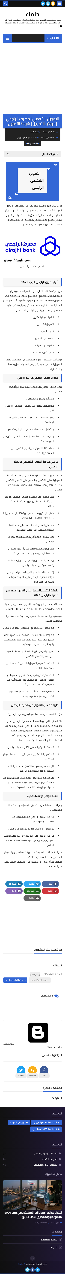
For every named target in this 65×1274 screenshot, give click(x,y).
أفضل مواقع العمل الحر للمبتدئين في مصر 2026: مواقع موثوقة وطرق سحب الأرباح (33, 1214)
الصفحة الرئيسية (48, 137)
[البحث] (5, 3)
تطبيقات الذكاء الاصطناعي (44, 1129)
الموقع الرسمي (37, 747)
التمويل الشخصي (53, 364)
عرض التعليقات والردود (14, 980)
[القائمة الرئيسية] (7, 38)
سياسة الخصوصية (49, 1240)
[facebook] (32, 1269)
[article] (32, 917)
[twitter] (43, 3)
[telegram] (48, 3)
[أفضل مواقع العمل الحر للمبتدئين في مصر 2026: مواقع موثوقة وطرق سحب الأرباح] (32, 1195)
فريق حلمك (55, 1222)
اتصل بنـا (54, 1247)
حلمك (32, 14)
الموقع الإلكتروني (29, 628)
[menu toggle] (59, 3)
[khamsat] (53, 3)
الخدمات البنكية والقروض (27, 137)
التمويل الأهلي (54, 480)
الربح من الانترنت (17, 1122)
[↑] (32, 1258)
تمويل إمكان (23, 405)
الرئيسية (51, 38)
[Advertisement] (32, 76)
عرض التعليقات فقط (39, 980)
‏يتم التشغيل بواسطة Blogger (32, 1045)
